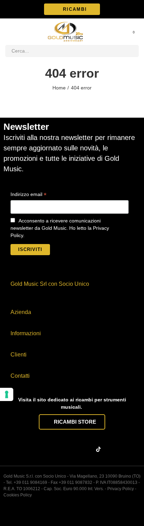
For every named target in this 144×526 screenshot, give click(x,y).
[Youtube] (87, 449)
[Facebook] (46, 449)
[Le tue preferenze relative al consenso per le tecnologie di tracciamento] (6, 394)
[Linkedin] (73, 449)
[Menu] (8, 31)
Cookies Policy (17, 495)
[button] (72, 9)
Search (131, 51)
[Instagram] (60, 449)
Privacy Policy (120, 488)
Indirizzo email (28, 195)
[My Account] (124, 32)
